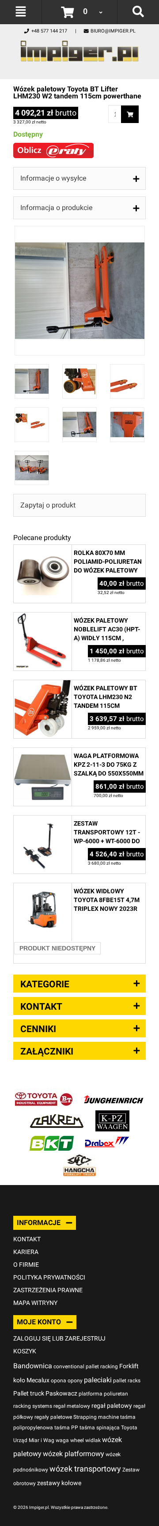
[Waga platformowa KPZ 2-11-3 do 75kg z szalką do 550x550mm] (43, 752)
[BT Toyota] (43, 1093)
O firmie (26, 1264)
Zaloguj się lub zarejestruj (59, 1338)
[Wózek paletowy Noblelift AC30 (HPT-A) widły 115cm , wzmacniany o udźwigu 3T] (43, 617)
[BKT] (52, 1137)
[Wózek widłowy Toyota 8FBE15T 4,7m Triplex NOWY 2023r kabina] (43, 888)
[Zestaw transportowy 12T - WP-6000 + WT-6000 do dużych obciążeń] (43, 820)
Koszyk (24, 1351)
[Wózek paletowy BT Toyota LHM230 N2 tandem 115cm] (43, 685)
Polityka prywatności (49, 1277)
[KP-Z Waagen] (112, 1115)
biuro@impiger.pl (113, 31)
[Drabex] (107, 1137)
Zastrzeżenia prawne (48, 1290)
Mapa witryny (35, 1302)
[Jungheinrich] (113, 1093)
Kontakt (27, 1239)
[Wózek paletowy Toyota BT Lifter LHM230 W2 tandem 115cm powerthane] (80, 230)
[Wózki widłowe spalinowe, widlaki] (79, 1159)
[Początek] (79, 49)
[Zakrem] (56, 1115)
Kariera (25, 1251)
